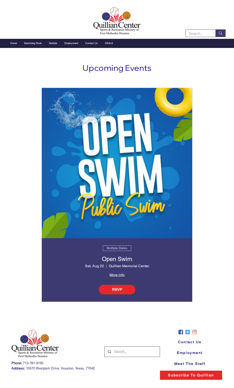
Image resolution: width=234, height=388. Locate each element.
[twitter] (187, 332)
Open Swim (117, 259)
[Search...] (220, 33)
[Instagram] (194, 332)
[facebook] (180, 332)
